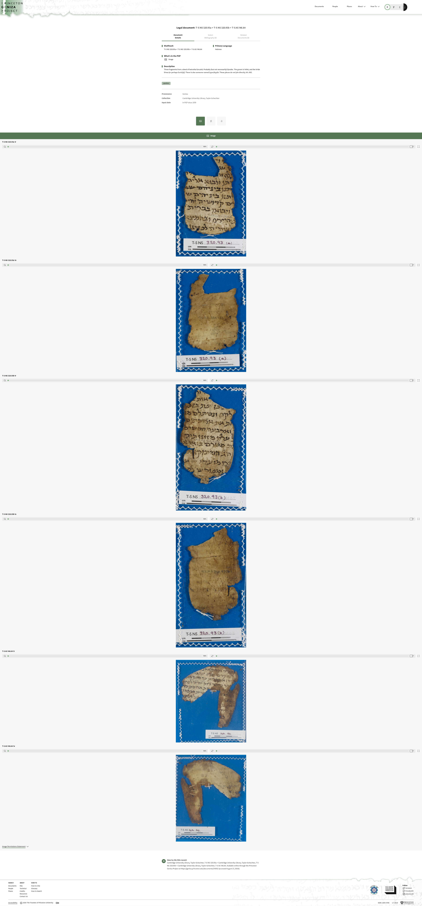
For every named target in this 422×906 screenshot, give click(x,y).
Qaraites (166, 83)
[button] (13, 8)
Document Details (178, 36)
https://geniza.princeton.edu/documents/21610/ (199, 869)
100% (204, 146)
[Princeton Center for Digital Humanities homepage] (392, 890)
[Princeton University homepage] (407, 903)
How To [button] (374, 6)
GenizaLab (409, 888)
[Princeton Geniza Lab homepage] (376, 890)
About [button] (360, 6)
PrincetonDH (409, 891)
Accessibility (12, 903)
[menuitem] (317, 7)
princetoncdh (410, 894)
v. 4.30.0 (395, 903)
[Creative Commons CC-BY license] (57, 903)
